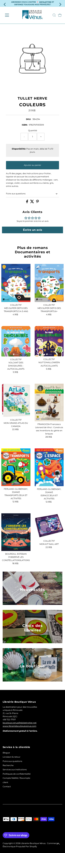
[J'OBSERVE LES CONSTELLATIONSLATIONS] (15, 532)
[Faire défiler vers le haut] (58, 844)
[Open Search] (54, 15)
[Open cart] (60, 15)
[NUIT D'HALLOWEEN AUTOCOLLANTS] (49, 341)
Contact (7, 786)
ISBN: (25, 125)
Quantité (32, 130)
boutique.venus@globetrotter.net (19, 722)
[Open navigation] (10, 15)
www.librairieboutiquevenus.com (19, 726)
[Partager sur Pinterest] (37, 202)
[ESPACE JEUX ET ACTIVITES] (49, 467)
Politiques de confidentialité (16, 774)
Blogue (6, 752)
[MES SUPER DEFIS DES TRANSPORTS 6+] (49, 283)
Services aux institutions (15, 769)
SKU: (28, 119)
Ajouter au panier (32, 165)
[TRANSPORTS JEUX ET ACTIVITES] (15, 467)
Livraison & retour (11, 757)
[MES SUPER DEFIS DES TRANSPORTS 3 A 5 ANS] (15, 283)
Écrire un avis (32, 229)
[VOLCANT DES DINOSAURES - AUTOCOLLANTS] (15, 341)
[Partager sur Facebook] (27, 202)
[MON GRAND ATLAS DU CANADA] (15, 400)
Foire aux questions (16, 193)
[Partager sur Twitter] (32, 202)
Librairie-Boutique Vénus (33, 843)
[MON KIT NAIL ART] (49, 525)
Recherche (8, 765)
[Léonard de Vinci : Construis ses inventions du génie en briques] (49, 402)
